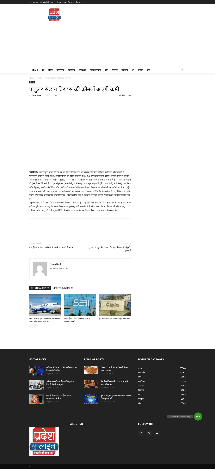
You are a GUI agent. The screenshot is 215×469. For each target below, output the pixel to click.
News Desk (36, 95)
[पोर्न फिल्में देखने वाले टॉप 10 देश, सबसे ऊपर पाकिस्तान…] (91, 384)
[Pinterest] (46, 102)
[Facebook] (32, 102)
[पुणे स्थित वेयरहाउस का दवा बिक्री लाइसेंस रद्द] (115, 305)
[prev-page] (31, 327)
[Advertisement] (107, 44)
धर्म (133, 70)
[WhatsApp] (52, 102)
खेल (106, 70)
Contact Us (33, 2)
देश (43, 70)
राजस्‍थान (82, 70)
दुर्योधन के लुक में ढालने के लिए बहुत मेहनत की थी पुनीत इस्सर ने (110, 249)
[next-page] (36, 327)
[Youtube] (157, 433)
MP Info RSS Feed (46, 2)
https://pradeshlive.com (59, 268)
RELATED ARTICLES (40, 288)
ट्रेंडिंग (140, 70)
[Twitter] (39, 102)
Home (34, 70)
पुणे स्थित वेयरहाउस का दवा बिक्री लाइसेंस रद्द (114, 318)
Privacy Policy (61, 2)
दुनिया (50, 70)
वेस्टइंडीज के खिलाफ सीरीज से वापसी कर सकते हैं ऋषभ (51, 247)
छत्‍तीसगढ (71, 70)
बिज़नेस (114, 70)
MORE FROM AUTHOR (63, 288)
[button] (182, 70)
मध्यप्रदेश (60, 70)
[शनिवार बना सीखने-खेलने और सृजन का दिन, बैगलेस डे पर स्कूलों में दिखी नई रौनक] (36, 385)
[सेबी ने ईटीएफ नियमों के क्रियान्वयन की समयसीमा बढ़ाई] (80, 305)
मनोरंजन (125, 70)
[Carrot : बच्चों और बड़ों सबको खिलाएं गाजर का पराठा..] (91, 370)
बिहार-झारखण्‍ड (95, 70)
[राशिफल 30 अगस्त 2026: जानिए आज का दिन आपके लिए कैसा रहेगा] (36, 371)
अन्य (148, 70)
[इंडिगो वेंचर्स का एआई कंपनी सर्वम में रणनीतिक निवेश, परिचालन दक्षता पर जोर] (45, 305)
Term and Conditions (76, 2)
